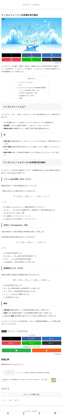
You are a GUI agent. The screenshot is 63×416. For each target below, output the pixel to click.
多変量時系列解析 (23, 331)
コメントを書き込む (31, 394)
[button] (51, 59)
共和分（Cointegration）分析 (28, 93)
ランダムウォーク (13, 331)
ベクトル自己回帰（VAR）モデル (30, 90)
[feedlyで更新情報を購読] (16, 350)
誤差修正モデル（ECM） (27, 95)
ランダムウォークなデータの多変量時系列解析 (32, 87)
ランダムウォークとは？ (25, 82)
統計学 (4, 331)
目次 (29, 78)
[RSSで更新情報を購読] (46, 350)
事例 (21, 98)
